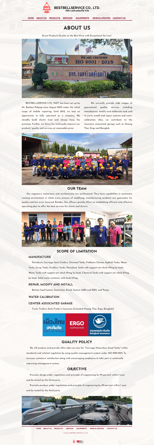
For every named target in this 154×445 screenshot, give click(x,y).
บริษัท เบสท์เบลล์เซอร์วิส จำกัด (77, 11)
